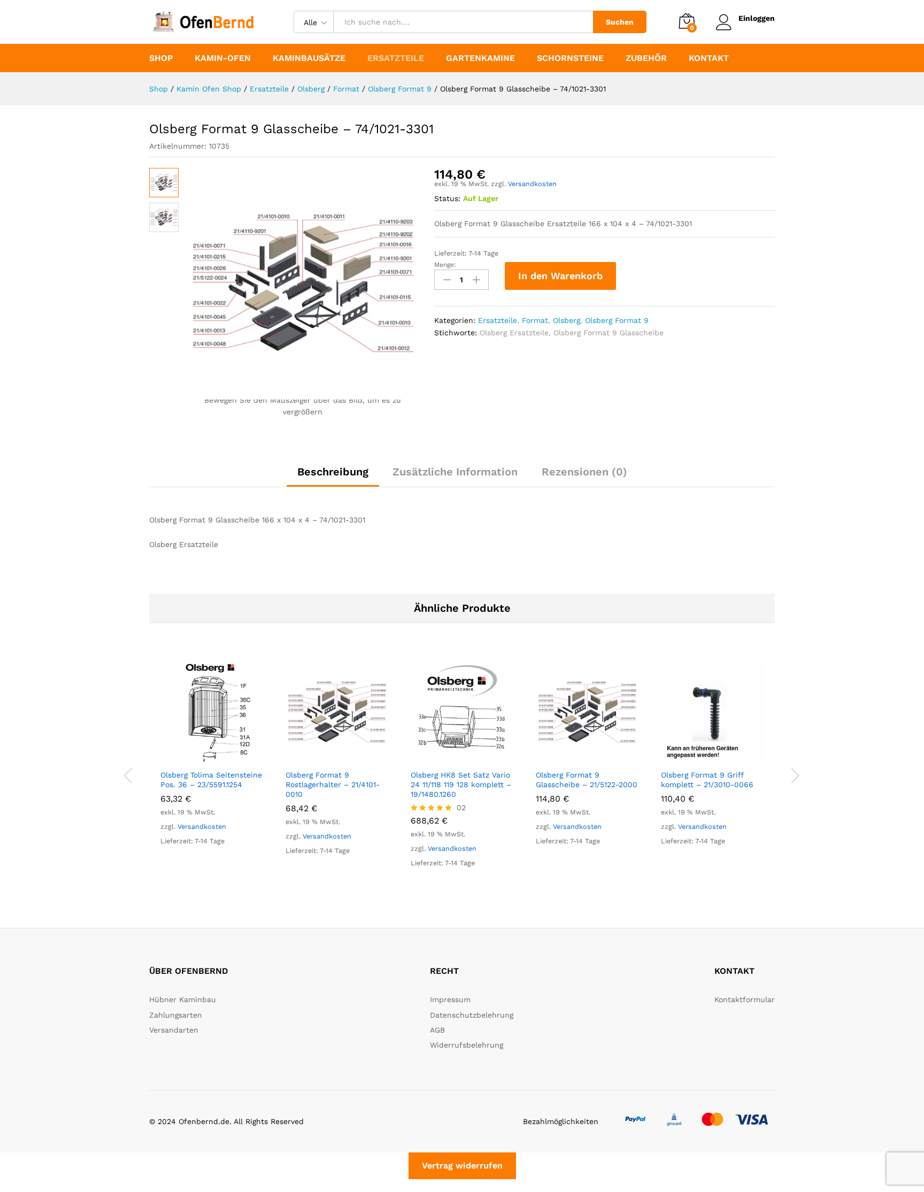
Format (535, 320)
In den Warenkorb (560, 275)
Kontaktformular (744, 999)
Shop (161, 58)
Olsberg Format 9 (617, 320)
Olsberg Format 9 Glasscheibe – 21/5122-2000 (586, 780)
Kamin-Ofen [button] (223, 58)
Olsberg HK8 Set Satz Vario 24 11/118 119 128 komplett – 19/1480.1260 (461, 784)
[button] (199, 757)
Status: (447, 198)
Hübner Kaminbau (182, 999)
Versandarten (173, 1030)
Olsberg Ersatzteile (514, 332)
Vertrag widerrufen (462, 1165)
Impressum (450, 999)
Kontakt (709, 58)
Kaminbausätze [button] (309, 58)
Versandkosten (532, 184)
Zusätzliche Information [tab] (455, 471)
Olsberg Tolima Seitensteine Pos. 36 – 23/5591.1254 (211, 780)
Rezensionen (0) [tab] (584, 471)
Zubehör (646, 58)
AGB (437, 1030)
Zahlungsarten (175, 1015)
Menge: (445, 265)
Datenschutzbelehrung (471, 1015)
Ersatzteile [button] (395, 58)
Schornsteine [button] (570, 58)
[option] (211, 763)
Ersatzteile (497, 320)
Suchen (620, 22)
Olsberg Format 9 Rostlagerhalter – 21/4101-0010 (333, 784)
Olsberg (566, 320)
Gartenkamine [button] (480, 58)
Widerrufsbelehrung (466, 1045)
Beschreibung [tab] (332, 471)
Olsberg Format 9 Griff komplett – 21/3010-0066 (707, 780)
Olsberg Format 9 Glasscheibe (608, 332)
